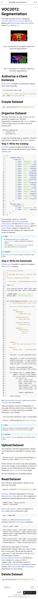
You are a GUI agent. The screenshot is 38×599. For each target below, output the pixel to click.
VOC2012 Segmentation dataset (12, 21)
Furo (29, 596)
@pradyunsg (23, 596)
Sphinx (15, 596)
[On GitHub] (20, 593)
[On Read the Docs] (18, 593)
